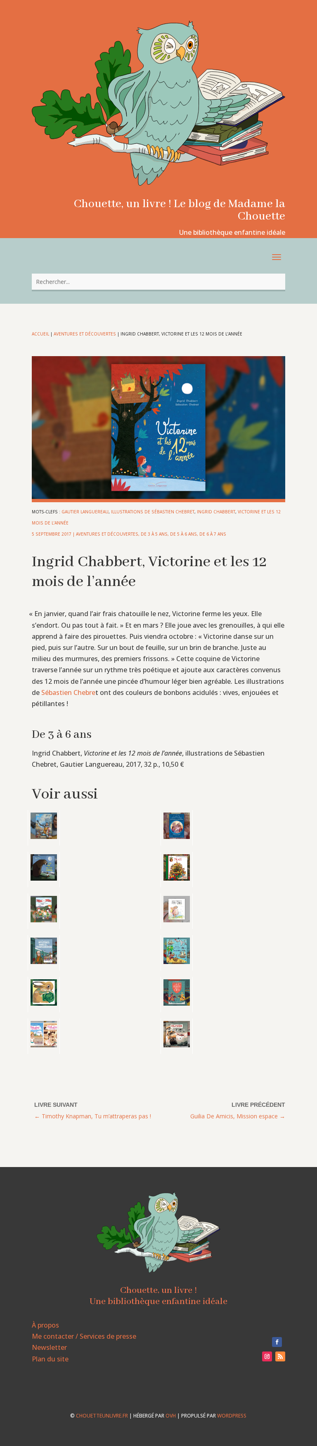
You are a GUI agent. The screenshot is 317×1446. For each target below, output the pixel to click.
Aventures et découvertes (85, 334)
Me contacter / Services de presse (84, 1336)
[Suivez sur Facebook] (277, 1342)
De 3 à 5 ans (154, 534)
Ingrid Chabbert (216, 512)
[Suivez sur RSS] (280, 1356)
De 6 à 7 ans (212, 534)
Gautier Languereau (85, 512)
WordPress (231, 1415)
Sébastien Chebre (68, 692)
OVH (171, 1415)
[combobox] (158, 282)
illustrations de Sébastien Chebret (152, 512)
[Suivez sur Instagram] (267, 1356)
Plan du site (50, 1358)
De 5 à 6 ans (183, 534)
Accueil (40, 334)
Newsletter (49, 1347)
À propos (45, 1325)
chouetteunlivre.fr (102, 1415)
